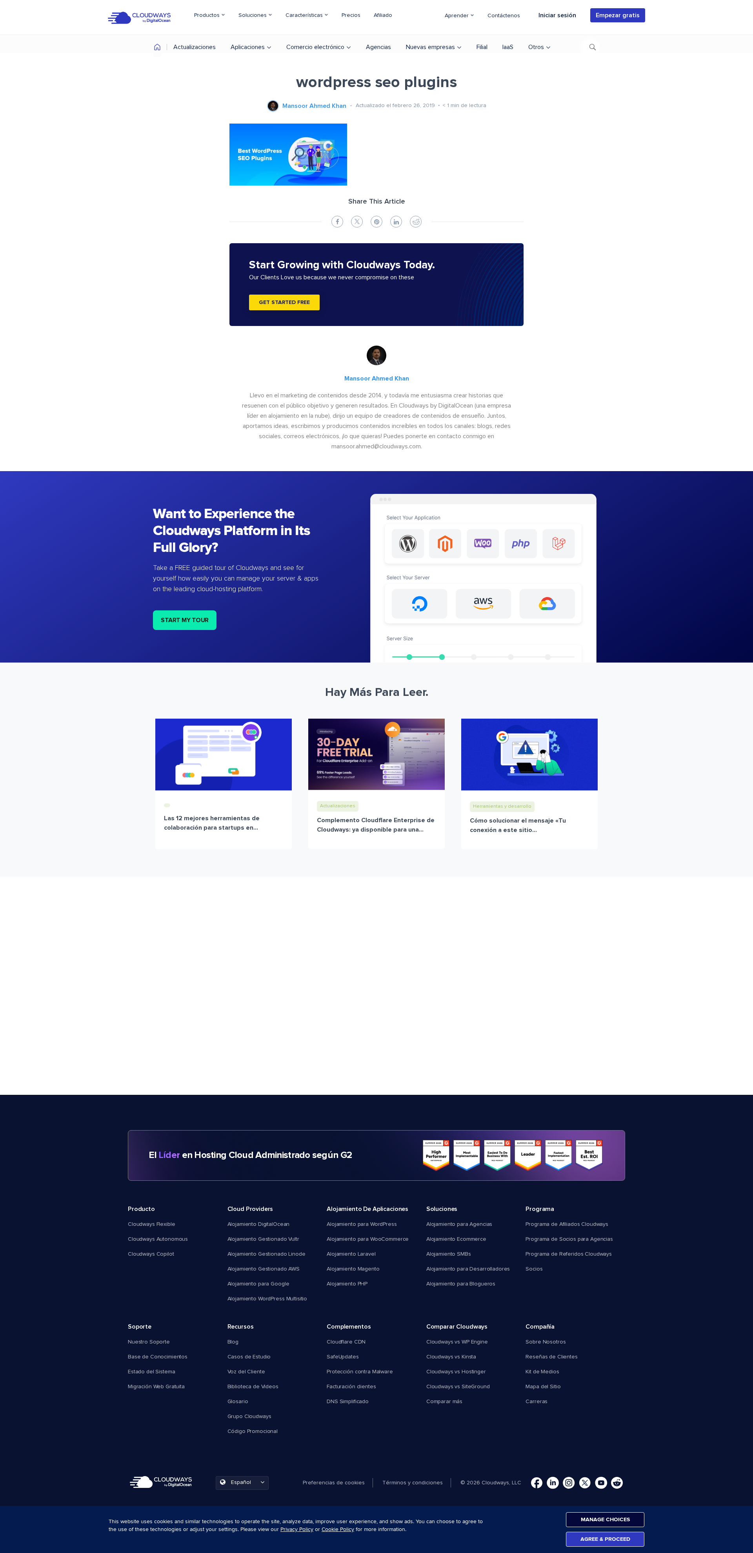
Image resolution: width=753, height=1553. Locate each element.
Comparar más (444, 1401)
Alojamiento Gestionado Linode (266, 1254)
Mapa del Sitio (543, 1386)
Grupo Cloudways (249, 1416)
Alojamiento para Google (258, 1284)
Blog (232, 1342)
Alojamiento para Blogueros (460, 1284)
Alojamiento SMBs (448, 1254)
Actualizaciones (194, 47)
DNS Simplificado (348, 1401)
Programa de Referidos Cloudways (569, 1254)
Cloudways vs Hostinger (456, 1372)
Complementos (349, 1327)
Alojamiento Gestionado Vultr (263, 1239)
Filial (482, 47)
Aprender (457, 15)
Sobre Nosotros (546, 1342)
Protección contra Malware (360, 1372)
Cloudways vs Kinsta (451, 1357)
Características (305, 15)
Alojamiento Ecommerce (456, 1239)
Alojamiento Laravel (351, 1254)
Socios (534, 1269)
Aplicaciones (248, 47)
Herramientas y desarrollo (502, 806)
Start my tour (185, 620)
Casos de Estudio (249, 1357)
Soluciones (253, 15)
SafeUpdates (342, 1357)
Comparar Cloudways (456, 1327)
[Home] (157, 48)
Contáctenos (503, 15)
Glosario (237, 1401)
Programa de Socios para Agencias (569, 1239)
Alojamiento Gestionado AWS (263, 1269)
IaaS (507, 47)
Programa (540, 1209)
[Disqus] (376, 994)
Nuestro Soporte (149, 1342)
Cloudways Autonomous (158, 1239)
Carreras (536, 1401)
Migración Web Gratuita (156, 1386)
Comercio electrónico (315, 47)
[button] (338, 1482)
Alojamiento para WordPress (362, 1224)
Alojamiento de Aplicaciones (367, 1209)
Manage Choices (605, 1519)
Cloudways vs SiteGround (458, 1386)
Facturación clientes (351, 1386)
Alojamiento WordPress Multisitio (267, 1299)
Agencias (378, 47)
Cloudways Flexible (151, 1224)
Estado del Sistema (151, 1372)
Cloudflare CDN (346, 1342)
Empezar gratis (618, 15)
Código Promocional (252, 1431)
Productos (207, 15)
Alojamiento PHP (347, 1284)
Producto (141, 1209)
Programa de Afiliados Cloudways (567, 1224)
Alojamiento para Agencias (459, 1224)
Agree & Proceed (605, 1539)
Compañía (540, 1327)
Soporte (139, 1327)
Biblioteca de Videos (252, 1386)
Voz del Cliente (246, 1372)
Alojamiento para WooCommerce (368, 1239)
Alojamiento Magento (353, 1269)
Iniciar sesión (557, 15)
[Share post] (337, 222)
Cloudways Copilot (151, 1254)
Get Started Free (284, 302)
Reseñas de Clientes (551, 1357)
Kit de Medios (542, 1372)
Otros (536, 47)
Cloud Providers (250, 1209)
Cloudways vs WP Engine (457, 1342)
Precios (351, 15)
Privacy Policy (296, 1529)
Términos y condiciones (412, 1483)
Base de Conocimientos (157, 1357)
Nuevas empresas (430, 47)
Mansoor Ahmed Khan (314, 106)
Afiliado (383, 15)
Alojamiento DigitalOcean (258, 1224)
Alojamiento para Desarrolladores (468, 1269)
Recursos (240, 1327)
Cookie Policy (338, 1529)
